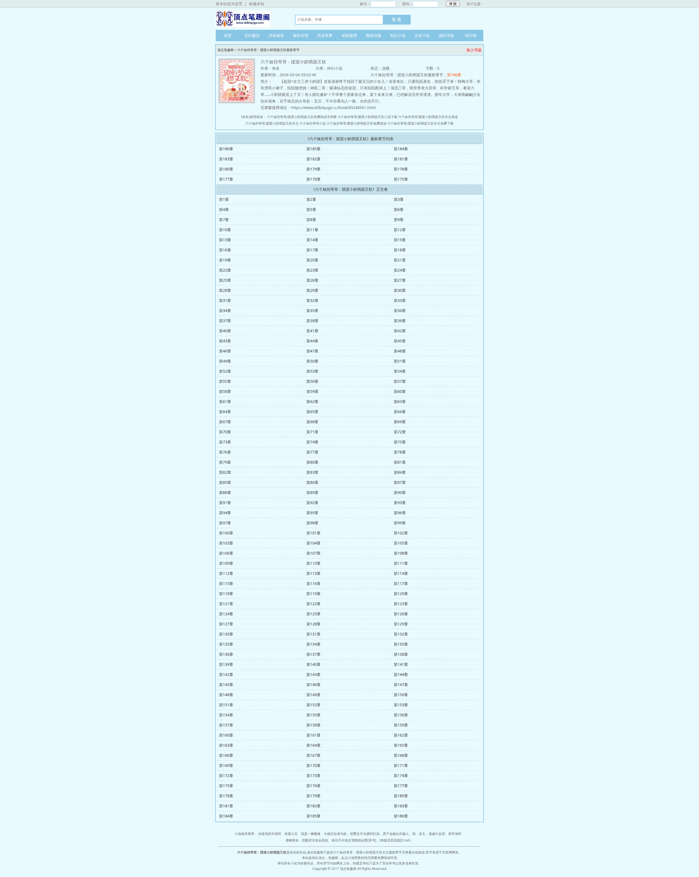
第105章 (401, 543)
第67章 (225, 421)
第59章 (312, 391)
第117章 (401, 583)
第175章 (401, 179)
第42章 (400, 330)
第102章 (401, 532)
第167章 (313, 755)
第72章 (400, 431)
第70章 (225, 431)
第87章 (400, 482)
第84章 (400, 472)
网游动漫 (373, 35)
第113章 (313, 573)
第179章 (313, 169)
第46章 (225, 351)
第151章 (226, 704)
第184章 (401, 148)
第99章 (400, 522)
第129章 (401, 623)
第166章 (226, 755)
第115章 (226, 583)
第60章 (400, 391)
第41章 (312, 330)
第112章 (226, 573)
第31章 (225, 300)
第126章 (401, 613)
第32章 (312, 300)
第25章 (225, 280)
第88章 (225, 492)
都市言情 (300, 35)
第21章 (400, 260)
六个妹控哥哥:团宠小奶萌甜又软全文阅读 (428, 116)
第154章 (226, 714)
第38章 (312, 320)
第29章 (312, 290)
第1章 (224, 199)
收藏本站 (256, 3)
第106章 (226, 553)
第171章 (401, 765)
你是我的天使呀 (269, 833)
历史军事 (325, 35)
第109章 (226, 563)
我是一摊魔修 (311, 833)
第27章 (400, 280)
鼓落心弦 (291, 833)
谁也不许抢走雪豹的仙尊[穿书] (353, 840)
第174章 (401, 775)
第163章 (226, 745)
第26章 (312, 280)
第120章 (401, 593)
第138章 (401, 654)
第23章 (312, 270)
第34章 (225, 310)
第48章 (400, 351)
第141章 (401, 664)
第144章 (401, 674)
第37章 (225, 320)
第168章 (401, 755)
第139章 (226, 664)
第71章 (312, 431)
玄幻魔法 (252, 35)
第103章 (226, 543)
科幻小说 (397, 35)
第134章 (313, 644)
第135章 (401, 644)
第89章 (312, 492)
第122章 (313, 603)
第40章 (225, 330)
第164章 (313, 745)
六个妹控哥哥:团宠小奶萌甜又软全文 (272, 123)
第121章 (226, 603)
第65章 (312, 411)
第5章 (311, 209)
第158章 (313, 725)
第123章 (401, 603)
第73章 (225, 442)
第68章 (312, 421)
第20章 (312, 260)
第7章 (224, 219)
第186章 (454, 74)
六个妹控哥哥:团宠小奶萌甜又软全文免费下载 (420, 123)
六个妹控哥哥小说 (313, 123)
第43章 (225, 340)
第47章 (312, 351)
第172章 (226, 775)
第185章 (313, 148)
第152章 (313, 704)
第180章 (226, 169)
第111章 (401, 563)
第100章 (226, 532)
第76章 (225, 452)
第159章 (401, 725)
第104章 (313, 543)
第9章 (399, 219)
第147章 (401, 684)
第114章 (401, 573)
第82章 (225, 472)
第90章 (400, 492)
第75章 (400, 442)
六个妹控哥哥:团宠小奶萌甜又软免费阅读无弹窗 (302, 116)
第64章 (225, 411)
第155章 (313, 714)
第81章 (400, 462)
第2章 (311, 199)
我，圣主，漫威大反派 (428, 833)
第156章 (401, 714)
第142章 (226, 674)
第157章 (226, 725)
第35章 (312, 310)
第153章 (401, 704)
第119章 (313, 593)
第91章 (225, 502)
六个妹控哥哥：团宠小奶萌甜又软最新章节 (268, 50)
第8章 (311, 219)
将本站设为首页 (229, 3)
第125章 (313, 613)
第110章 (313, 563)
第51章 (400, 361)
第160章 (226, 735)
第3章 (399, 199)
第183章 (226, 158)
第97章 (225, 522)
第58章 (225, 391)
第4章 (224, 209)
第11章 (312, 229)
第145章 (226, 684)
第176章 (313, 179)
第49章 (225, 361)
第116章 (313, 583)
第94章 (225, 512)
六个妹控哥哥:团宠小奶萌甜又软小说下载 (367, 116)
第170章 (313, 765)
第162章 (401, 735)
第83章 (312, 472)
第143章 (313, 674)
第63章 (400, 401)
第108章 (401, 553)
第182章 (313, 158)
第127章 (226, 623)
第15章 (400, 239)
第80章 (312, 462)
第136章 (226, 654)
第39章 (400, 320)
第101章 (313, 532)
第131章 (313, 634)
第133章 (226, 644)
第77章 (312, 452)
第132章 (401, 634)
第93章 (400, 502)
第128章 (313, 623)
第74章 (312, 442)
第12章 (400, 229)
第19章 (225, 260)
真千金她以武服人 (396, 833)
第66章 (400, 411)
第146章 (313, 684)
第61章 (225, 401)
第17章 (312, 249)
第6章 (399, 209)
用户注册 (473, 3)
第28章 (225, 290)
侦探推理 (349, 35)
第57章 (400, 381)
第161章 (313, 735)
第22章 (225, 270)
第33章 (400, 300)
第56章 (312, 381)
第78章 (400, 452)
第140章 (313, 664)
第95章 (312, 512)
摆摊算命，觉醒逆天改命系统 (307, 840)
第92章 (312, 502)
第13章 (225, 239)
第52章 (225, 371)
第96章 (400, 512)
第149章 (313, 694)
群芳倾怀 (454, 833)
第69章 (400, 421)
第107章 (313, 553)
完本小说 (422, 35)
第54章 (400, 371)
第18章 (400, 249)
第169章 (226, 765)
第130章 (226, 634)
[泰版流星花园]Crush (395, 840)
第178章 (401, 169)
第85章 (225, 482)
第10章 (225, 229)
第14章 (312, 239)
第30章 (400, 290)
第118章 (226, 593)
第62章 (312, 401)
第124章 (226, 613)
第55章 (225, 381)
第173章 (313, 775)
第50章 (312, 361)
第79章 (225, 462)
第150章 (401, 694)
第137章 (313, 654)
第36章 (400, 310)
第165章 (401, 745)
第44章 (312, 340)
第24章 (400, 270)
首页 (228, 35)
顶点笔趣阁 (250, 19)
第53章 (312, 371)
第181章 (401, 158)
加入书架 (474, 49)
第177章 (226, 179)
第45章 (400, 340)
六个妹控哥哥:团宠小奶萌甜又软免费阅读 (356, 123)
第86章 (312, 482)
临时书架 (446, 35)
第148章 (226, 694)
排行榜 (470, 35)
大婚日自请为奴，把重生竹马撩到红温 (352, 833)
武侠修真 (276, 35)
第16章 (225, 249)
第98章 (312, 522)
